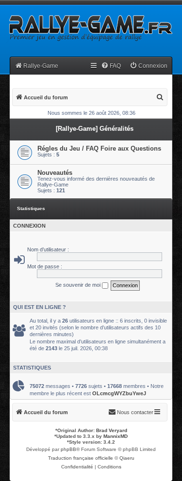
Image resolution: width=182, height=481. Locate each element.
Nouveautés (54, 172)
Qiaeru (126, 458)
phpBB (68, 449)
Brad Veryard (111, 430)
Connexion (29, 226)
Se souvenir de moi (78, 285)
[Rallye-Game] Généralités (94, 128)
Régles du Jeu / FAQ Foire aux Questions (99, 148)
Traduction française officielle (80, 458)
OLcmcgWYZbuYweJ (119, 393)
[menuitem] (111, 66)
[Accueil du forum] (90, 27)
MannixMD (115, 436)
